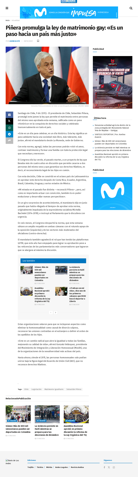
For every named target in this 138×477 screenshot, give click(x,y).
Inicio (8, 20)
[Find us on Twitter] (109, 467)
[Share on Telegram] (9, 134)
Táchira (40, 467)
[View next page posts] (56, 312)
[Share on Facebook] (9, 115)
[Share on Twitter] (9, 121)
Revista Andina (77, 467)
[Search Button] (131, 8)
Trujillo (30, 467)
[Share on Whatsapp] (9, 127)
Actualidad (16, 20)
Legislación (37, 389)
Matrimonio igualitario (54, 389)
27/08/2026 (40, 283)
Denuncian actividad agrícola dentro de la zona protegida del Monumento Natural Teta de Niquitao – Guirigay (112, 128)
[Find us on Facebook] (104, 467)
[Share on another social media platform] (9, 140)
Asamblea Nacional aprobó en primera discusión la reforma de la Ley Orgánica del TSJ (112, 157)
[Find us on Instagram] (114, 467)
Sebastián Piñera (74, 389)
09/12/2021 (28, 41)
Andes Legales (61, 467)
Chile (26, 389)
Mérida (49, 467)
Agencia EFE (15, 41)
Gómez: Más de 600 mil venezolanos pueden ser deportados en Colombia (18, 429)
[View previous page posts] (51, 312)
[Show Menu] (7, 8)
